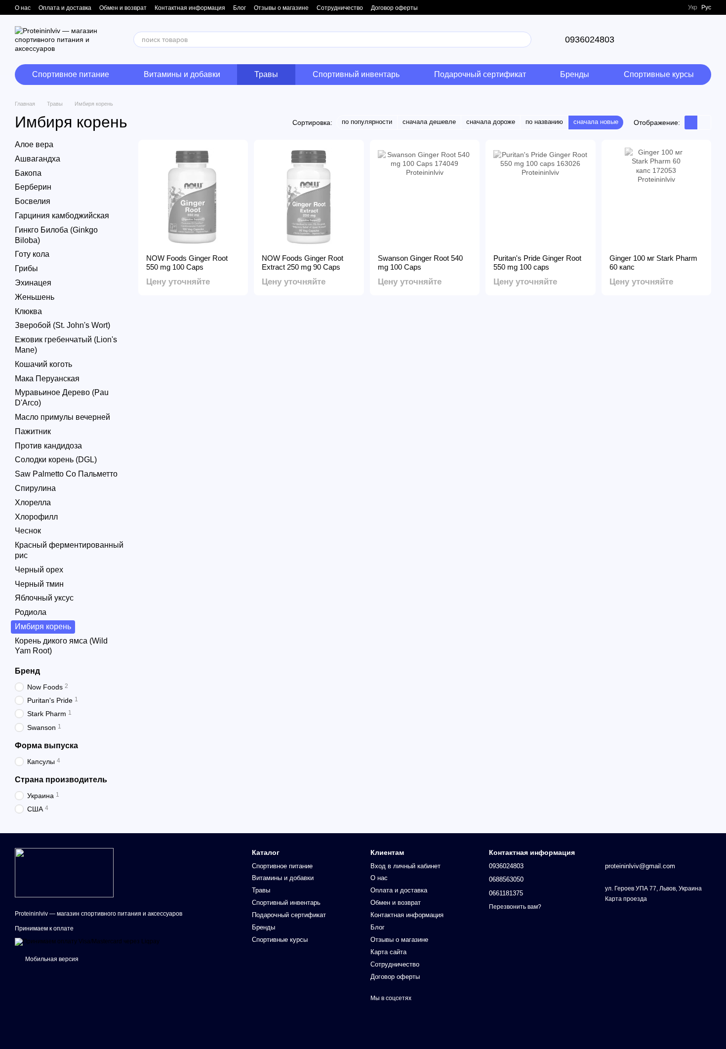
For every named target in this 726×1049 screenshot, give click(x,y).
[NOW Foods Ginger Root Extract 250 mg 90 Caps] (309, 197)
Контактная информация (190, 7)
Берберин (33, 187)
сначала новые (595, 121)
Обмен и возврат (123, 7)
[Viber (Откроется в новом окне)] (674, 7)
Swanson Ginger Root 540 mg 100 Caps (420, 262)
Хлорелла (33, 502)
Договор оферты (394, 7)
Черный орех (39, 569)
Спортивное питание (70, 74)
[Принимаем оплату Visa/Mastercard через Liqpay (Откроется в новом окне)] (87, 941)
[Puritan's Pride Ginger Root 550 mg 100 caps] (540, 197)
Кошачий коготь (43, 364)
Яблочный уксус (44, 598)
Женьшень (34, 297)
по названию (544, 121)
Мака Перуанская (47, 378)
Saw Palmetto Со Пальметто (66, 474)
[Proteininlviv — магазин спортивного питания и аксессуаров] (64, 872)
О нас (23, 7)
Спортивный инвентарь (356, 74)
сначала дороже (490, 121)
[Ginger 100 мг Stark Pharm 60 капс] (656, 197)
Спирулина (35, 488)
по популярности (367, 121)
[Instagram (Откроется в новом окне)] (662, 7)
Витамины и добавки (182, 74)
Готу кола (32, 254)
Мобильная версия (51, 959)
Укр (692, 7)
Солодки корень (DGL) (56, 460)
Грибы (26, 268)
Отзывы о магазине (281, 7)
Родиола (30, 612)
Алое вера (34, 144)
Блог (239, 7)
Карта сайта (388, 952)
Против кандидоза (48, 446)
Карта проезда (626, 898)
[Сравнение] (652, 39)
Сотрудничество (340, 7)
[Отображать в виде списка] (704, 122)
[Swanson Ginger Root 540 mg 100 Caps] (425, 197)
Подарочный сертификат (480, 74)
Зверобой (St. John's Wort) (62, 326)
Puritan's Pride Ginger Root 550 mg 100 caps (537, 262)
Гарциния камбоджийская (62, 215)
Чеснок (28, 530)
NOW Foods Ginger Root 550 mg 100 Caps (187, 262)
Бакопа (28, 173)
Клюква (28, 311)
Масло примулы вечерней (62, 417)
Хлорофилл (36, 517)
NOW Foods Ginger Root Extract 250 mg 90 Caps (302, 262)
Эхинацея (33, 283)
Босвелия (32, 201)
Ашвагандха (37, 159)
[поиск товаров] (523, 39)
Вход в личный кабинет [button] (405, 866)
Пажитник (33, 431)
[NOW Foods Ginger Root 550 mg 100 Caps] (193, 197)
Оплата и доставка (65, 7)
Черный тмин (39, 584)
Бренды (574, 74)
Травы (266, 74)
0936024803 (589, 39)
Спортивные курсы (659, 74)
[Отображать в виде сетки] (691, 122)
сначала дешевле (429, 121)
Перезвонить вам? (515, 906)
